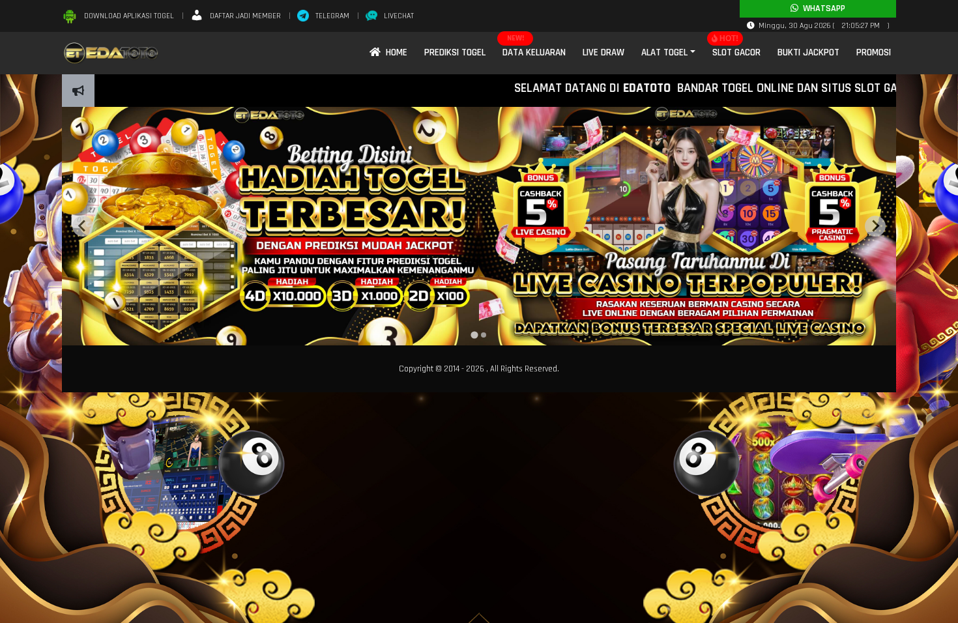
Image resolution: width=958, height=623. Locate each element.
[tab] (474, 334)
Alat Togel (664, 52)
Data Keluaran (534, 52)
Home (394, 52)
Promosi (873, 52)
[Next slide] (875, 226)
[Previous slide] (82, 226)
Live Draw (603, 52)
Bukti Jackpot (808, 52)
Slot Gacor (736, 52)
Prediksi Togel (455, 52)
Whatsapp (821, 8)
